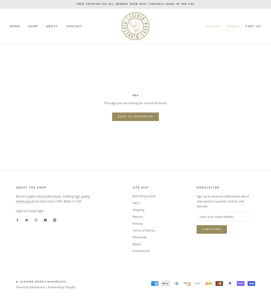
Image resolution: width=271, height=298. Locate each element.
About (137, 244)
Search (233, 26)
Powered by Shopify (61, 287)
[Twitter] (26, 219)
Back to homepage (135, 116)
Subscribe (211, 229)
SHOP (33, 26)
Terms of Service (144, 230)
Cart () (253, 26)
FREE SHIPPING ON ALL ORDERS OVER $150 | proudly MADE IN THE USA (135, 4)
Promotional (141, 251)
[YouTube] (45, 219)
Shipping (138, 210)
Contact (74, 26)
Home (15, 26)
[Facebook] (17, 219)
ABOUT (52, 26)
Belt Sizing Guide (144, 196)
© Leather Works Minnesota (41, 282)
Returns (138, 217)
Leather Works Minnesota (43, 196)
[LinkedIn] (54, 219)
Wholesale (140, 237)
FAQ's (136, 203)
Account (213, 26)
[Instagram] (36, 219)
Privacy (137, 223)
